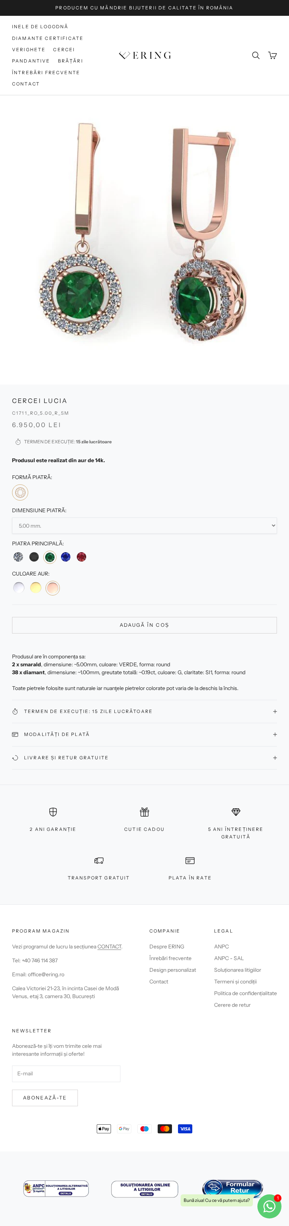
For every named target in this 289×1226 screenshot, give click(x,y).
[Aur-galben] (35, 587)
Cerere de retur (232, 1005)
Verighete (29, 49)
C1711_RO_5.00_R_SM (40, 413)
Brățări (70, 61)
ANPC (221, 946)
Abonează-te (45, 1098)
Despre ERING (166, 946)
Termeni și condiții (235, 981)
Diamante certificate (48, 38)
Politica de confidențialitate (245, 993)
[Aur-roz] (53, 588)
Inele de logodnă (40, 26)
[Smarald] (49, 557)
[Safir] (65, 557)
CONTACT (109, 946)
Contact (26, 84)
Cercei (64, 49)
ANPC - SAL (229, 958)
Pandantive (31, 61)
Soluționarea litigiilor (237, 969)
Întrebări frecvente (46, 72)
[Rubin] (81, 557)
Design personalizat (172, 969)
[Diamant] (18, 557)
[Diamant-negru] (33, 557)
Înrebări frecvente (170, 958)
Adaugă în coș (144, 625)
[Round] (20, 492)
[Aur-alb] (19, 587)
